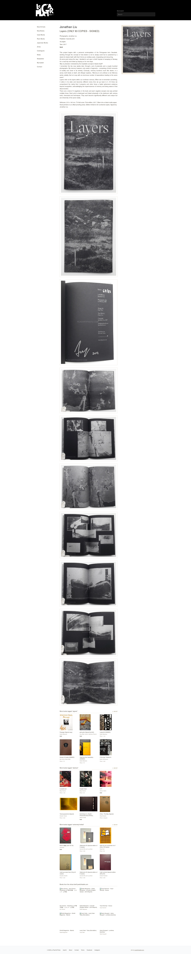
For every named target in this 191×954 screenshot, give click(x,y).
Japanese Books (42, 43)
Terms (82, 950)
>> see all (114, 711)
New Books (40, 31)
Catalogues (41, 51)
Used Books (41, 35)
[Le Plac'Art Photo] (45, 10)
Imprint (65, 950)
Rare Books (41, 39)
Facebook (89, 950)
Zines (39, 47)
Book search (120, 11)
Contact (39, 67)
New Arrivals (41, 27)
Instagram (97, 950)
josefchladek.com (139, 950)
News (39, 55)
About (70, 950)
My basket (40, 63)
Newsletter (40, 59)
